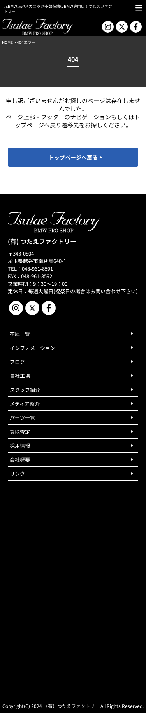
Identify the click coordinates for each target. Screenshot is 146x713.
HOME (7, 42)
